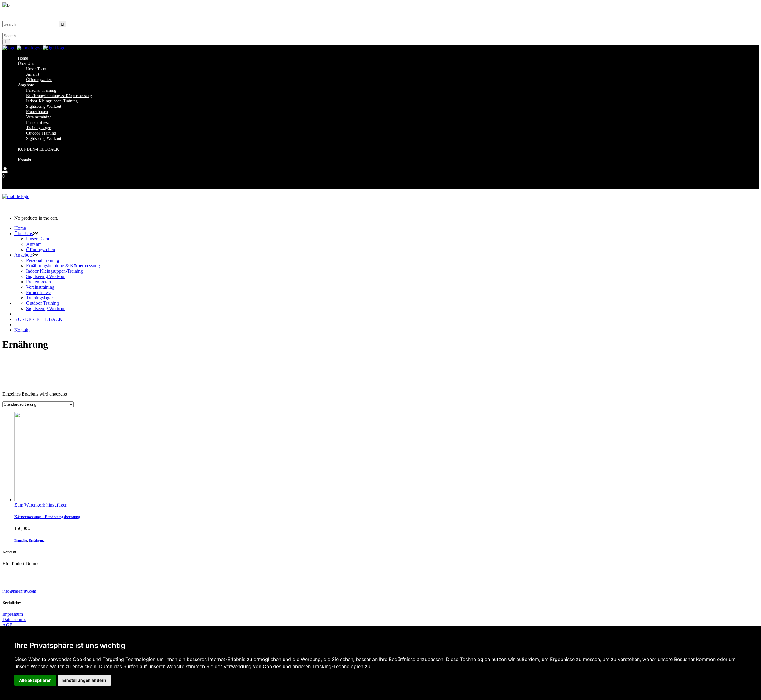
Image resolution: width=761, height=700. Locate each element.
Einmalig (20, 540)
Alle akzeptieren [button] (35, 680)
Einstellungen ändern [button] (84, 680)
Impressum (12, 614)
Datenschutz (14, 619)
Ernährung (37, 540)
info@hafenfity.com (19, 591)
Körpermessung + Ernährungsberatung (47, 517)
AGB (7, 624)
